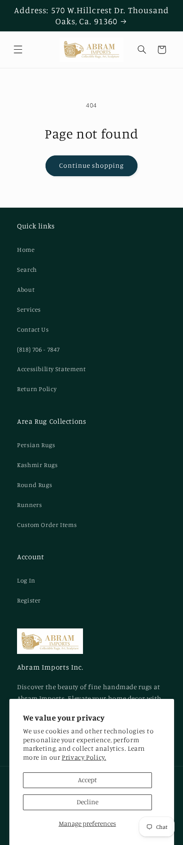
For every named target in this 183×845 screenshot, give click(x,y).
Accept (87, 780)
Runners (29, 504)
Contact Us (33, 329)
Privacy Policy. (84, 757)
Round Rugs (34, 484)
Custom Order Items (47, 524)
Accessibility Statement (51, 368)
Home (26, 249)
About (25, 289)
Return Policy (37, 388)
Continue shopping (91, 165)
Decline (87, 802)
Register (29, 600)
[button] (18, 49)
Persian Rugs (36, 444)
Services (29, 309)
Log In (26, 580)
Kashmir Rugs (37, 464)
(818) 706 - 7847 (38, 349)
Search (27, 269)
